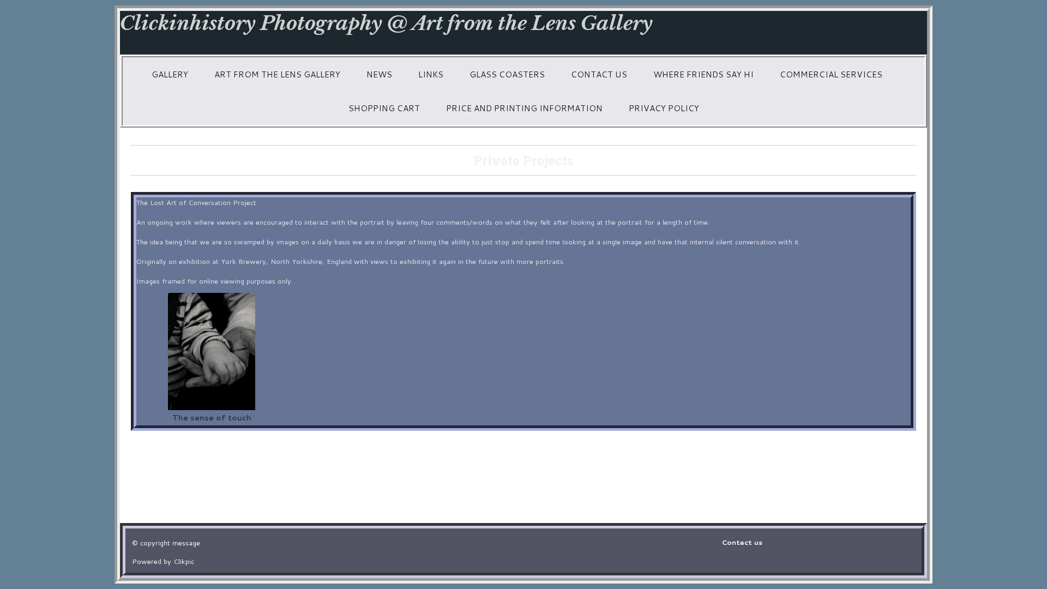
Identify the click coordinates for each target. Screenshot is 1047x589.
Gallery (170, 74)
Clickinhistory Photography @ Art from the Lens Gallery (386, 23)
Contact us (599, 74)
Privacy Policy (664, 108)
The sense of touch (211, 417)
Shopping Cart (384, 108)
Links (430, 74)
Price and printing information (524, 108)
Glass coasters (507, 74)
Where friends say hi (703, 74)
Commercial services (831, 74)
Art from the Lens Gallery (277, 74)
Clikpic (183, 561)
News (379, 74)
